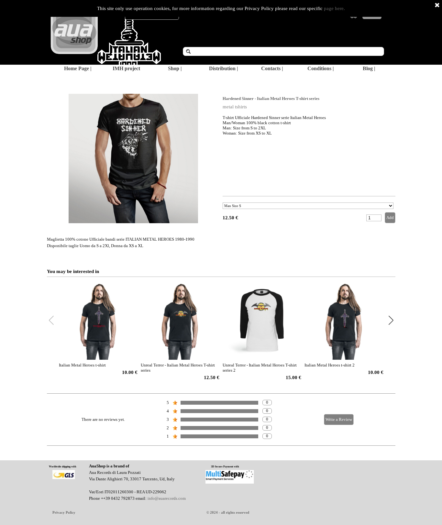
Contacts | (272, 68)
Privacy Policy (63, 512)
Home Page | (78, 68)
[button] (391, 320)
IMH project (126, 68)
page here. (334, 8)
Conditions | (320, 68)
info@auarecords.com (167, 498)
